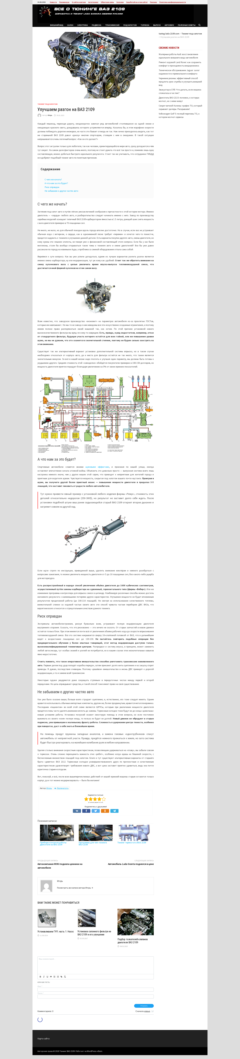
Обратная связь (107, 2)
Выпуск (157, 25)
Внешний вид (56, 25)
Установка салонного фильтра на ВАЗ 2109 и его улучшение (94, 933)
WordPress (91, 1051)
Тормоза (145, 25)
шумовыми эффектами (97, 466)
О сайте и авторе (79, 2)
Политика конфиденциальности (172, 2)
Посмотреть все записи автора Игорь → (75, 887)
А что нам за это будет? (56, 183)
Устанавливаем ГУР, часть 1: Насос (56, 931)
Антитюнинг (93, 2)
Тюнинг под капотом (48, 104)
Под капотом (130, 25)
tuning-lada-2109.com (169, 33)
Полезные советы (187, 25)
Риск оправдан (52, 187)
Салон (70, 25)
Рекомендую (64, 2)
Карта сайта (44, 1038)
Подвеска (96, 25)
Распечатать (62, 788)
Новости (53, 2)
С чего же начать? (53, 179)
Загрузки (120, 2)
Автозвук (169, 25)
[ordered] (54, 976)
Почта (41, 993)
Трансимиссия (112, 25)
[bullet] (58, 976)
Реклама (153, 2)
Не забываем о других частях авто (61, 190)
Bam (100, 1051)
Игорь (50, 115)
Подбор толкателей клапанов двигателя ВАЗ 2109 (133, 941)
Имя (40, 986)
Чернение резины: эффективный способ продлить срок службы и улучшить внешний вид (180, 81)
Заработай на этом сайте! (137, 2)
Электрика (82, 25)
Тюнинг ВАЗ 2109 (67, 1051)
